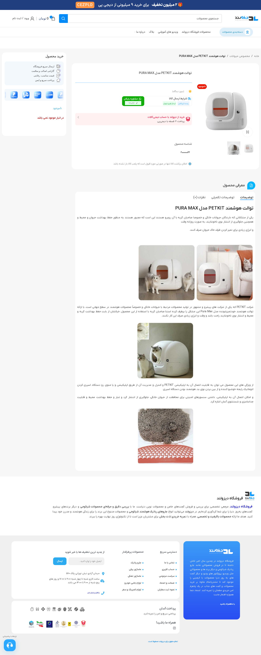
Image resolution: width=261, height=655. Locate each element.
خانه (256, 56)
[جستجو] (63, 18)
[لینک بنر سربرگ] (130, 5)
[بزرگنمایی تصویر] (247, 132)
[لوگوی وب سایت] (246, 18)
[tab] (246, 197)
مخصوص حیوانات (240, 56)
